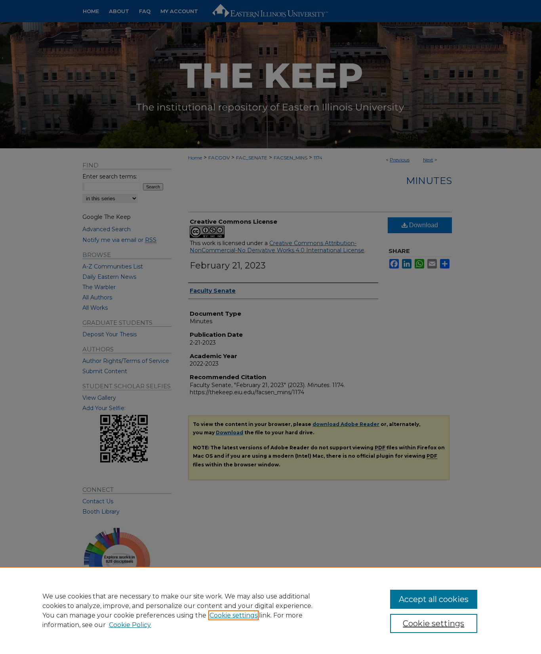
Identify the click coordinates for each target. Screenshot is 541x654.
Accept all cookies (434, 599)
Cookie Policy (130, 625)
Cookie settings (233, 615)
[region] (270, 610)
